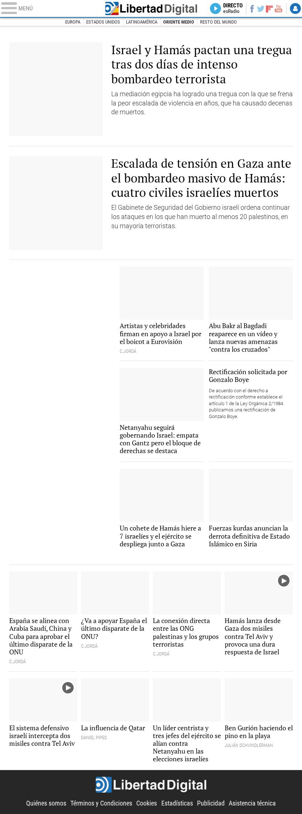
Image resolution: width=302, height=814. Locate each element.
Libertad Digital (151, 8)
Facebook (251, 8)
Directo (233, 8)
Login (295, 8)
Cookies (146, 803)
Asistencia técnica (252, 803)
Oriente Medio (178, 22)
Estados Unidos (103, 22)
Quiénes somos (46, 803)
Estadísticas (177, 803)
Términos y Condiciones (101, 803)
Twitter (260, 8)
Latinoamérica (141, 22)
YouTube (278, 8)
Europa (72, 22)
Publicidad (211, 803)
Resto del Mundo (218, 22)
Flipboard (269, 8)
